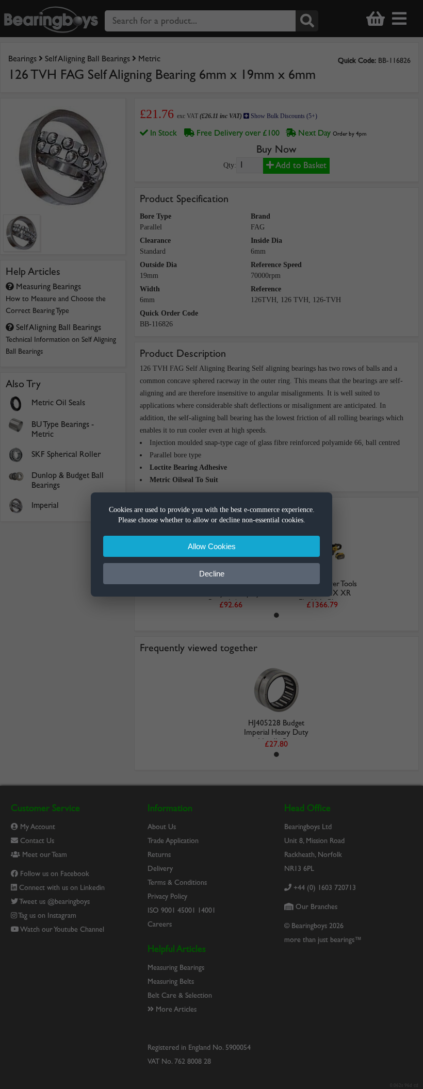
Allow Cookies (212, 546)
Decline (211, 573)
